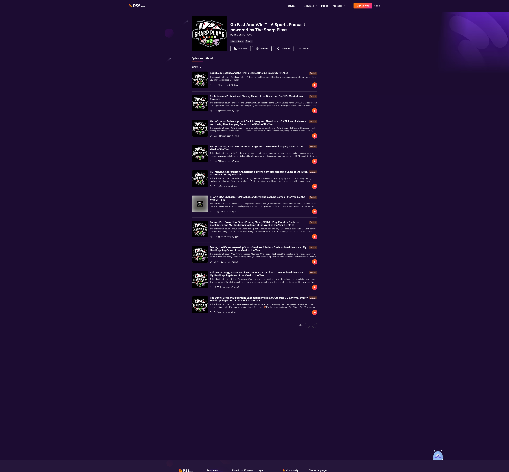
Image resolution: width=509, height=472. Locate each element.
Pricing (324, 6)
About (209, 58)
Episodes (197, 58)
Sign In (377, 6)
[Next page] (314, 325)
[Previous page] (307, 325)
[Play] (314, 85)
